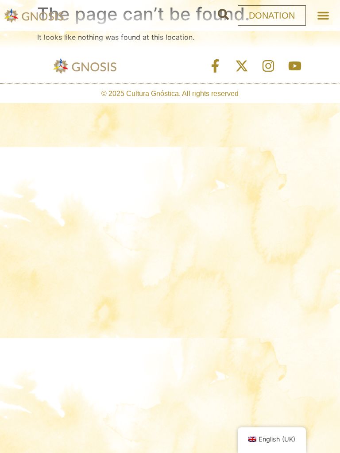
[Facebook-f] (215, 66)
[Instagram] (268, 66)
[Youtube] (295, 66)
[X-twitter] (241, 66)
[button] (323, 15)
